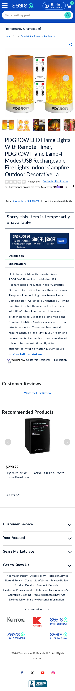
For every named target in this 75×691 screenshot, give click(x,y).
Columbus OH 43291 (26, 201)
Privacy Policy (59, 580)
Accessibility (38, 575)
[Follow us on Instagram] (53, 672)
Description (16, 255)
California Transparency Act (53, 590)
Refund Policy (13, 580)
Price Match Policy (16, 575)
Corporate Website (36, 580)
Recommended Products (27, 412)
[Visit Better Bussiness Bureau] (37, 683)
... (16, 36)
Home (8, 36)
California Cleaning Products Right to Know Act (36, 594)
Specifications (18, 263)
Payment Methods (47, 585)
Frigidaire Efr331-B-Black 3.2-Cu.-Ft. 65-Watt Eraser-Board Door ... (35, 475)
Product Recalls (24, 585)
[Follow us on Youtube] (43, 672)
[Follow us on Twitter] (32, 672)
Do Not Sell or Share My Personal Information (36, 599)
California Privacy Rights (18, 590)
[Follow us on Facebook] (22, 672)
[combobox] (37, 15)
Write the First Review (55, 181)
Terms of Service (58, 575)
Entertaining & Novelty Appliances (38, 36)
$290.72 (12, 467)
